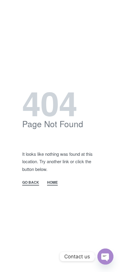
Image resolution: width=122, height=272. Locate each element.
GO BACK (30, 182)
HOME (52, 182)
